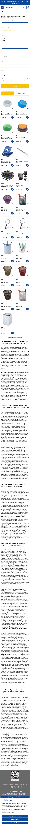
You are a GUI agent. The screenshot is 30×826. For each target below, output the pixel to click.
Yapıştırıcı (4, 40)
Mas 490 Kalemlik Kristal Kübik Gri (7, 329)
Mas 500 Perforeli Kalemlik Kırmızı (20, 281)
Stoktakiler (5, 61)
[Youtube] (21, 787)
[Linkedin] (15, 787)
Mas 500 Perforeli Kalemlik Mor (5, 210)
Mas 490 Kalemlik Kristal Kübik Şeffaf (22, 257)
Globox (6, 51)
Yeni (4, 70)
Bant (3, 35)
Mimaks (6, 56)
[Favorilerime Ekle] (12, 108)
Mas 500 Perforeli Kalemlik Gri (20, 305)
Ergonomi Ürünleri (6, 32)
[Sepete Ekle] (12, 117)
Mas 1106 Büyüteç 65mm (22, 233)
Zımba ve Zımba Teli (6, 27)
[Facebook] (9, 787)
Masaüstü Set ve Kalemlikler (8, 30)
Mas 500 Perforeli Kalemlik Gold (5, 281)
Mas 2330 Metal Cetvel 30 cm (22, 162)
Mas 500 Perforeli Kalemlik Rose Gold (6, 305)
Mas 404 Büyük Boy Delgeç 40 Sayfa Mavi (6, 162)
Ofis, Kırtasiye (10, 16)
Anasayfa (3, 16)
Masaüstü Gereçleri (20, 16)
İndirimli (5, 66)
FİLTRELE (15, 86)
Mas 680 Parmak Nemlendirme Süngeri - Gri (6, 114)
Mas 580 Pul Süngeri (21, 137)
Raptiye (4, 38)
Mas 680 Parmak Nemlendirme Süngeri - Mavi (21, 114)
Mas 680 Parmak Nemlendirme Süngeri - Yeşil (6, 138)
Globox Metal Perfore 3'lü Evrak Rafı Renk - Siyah (7, 186)
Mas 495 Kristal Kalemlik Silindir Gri (7, 257)
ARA (27, 11)
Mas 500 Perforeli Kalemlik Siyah (20, 210)
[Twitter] (12, 787)
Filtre (4, 93)
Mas (5, 53)
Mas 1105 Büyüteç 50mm (7, 233)
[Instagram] (18, 787)
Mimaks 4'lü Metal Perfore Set (22, 186)
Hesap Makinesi (6, 25)
